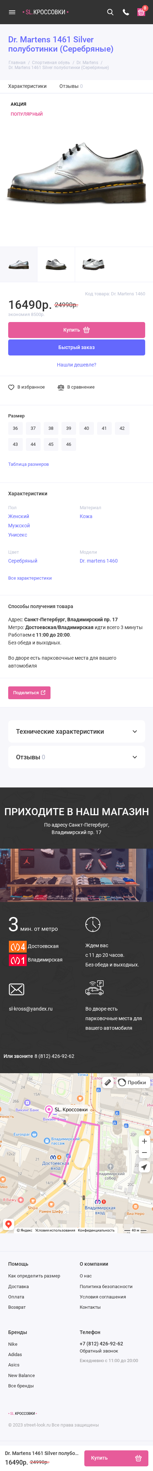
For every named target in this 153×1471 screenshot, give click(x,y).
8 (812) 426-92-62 (54, 1056)
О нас (86, 1275)
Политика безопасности (106, 1286)
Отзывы (71, 86)
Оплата (16, 1296)
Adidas (15, 1354)
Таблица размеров (28, 464)
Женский (18, 516)
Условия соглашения (103, 1296)
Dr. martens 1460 (99, 561)
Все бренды (21, 1385)
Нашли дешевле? (76, 365)
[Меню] (12, 12)
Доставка (18, 1286)
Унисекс (17, 535)
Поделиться (26, 692)
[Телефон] (126, 12)
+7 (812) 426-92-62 (101, 1343)
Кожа (86, 516)
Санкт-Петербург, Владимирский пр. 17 (76, 828)
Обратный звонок (99, 1351)
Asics (14, 1364)
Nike (12, 1344)
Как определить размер (34, 1275)
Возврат (17, 1307)
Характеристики (27, 86)
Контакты (90, 1307)
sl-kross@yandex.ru (31, 1009)
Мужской (19, 525)
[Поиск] (111, 12)
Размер (16, 415)
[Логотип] (22, 1413)
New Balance (21, 1375)
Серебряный (22, 561)
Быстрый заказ (76, 347)
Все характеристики (30, 578)
